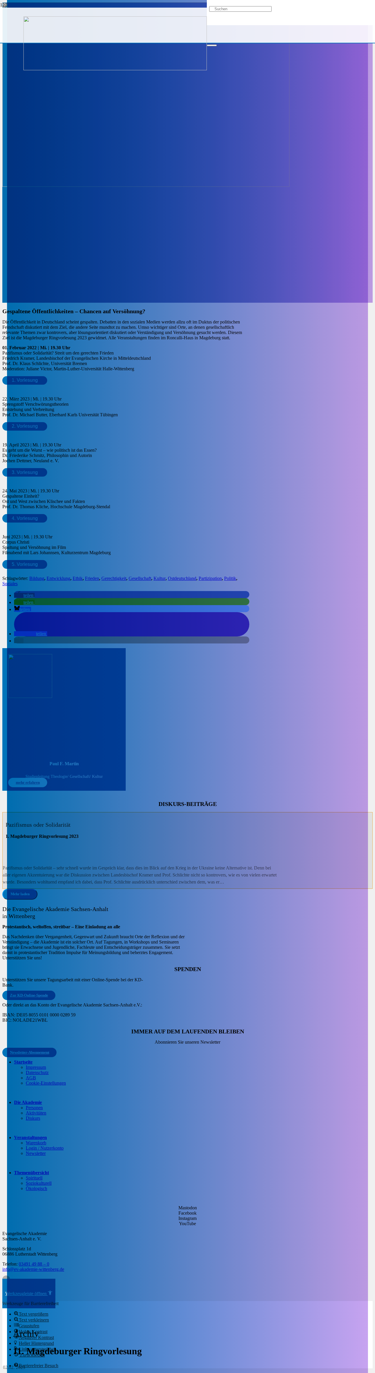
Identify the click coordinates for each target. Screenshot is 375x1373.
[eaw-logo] (115, 68)
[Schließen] (212, 45)
